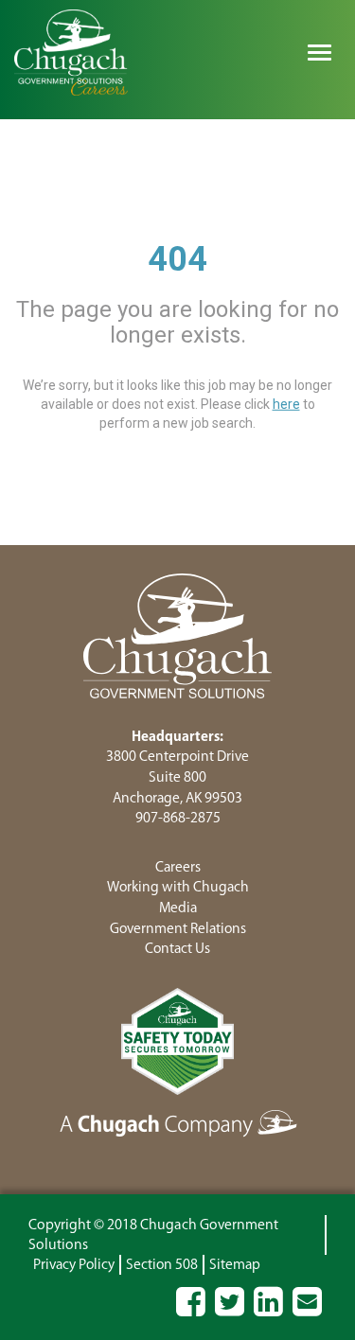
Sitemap (234, 1265)
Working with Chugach (178, 887)
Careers (178, 867)
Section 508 (162, 1265)
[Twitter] (229, 1310)
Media (178, 908)
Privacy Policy (74, 1265)
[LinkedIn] (268, 1310)
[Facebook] (190, 1310)
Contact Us (177, 949)
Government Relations (178, 929)
